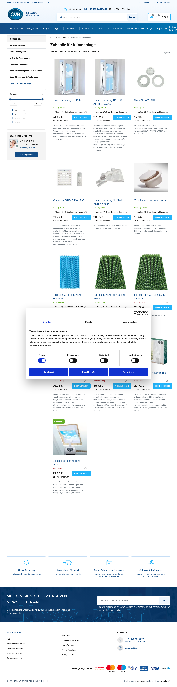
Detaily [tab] (88, 322)
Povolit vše (128, 372)
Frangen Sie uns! (69, 654)
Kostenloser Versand (68, 570)
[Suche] (61, 17)
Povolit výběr (88, 372)
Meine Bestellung (69, 650)
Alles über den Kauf (22, 2)
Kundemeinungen (14, 658)
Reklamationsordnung (16, 643)
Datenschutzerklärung (16, 653)
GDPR (49, 2)
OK (164, 600)
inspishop (165, 681)
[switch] (73, 360)
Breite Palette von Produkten (109, 570)
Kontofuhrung (68, 645)
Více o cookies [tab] (130, 322)
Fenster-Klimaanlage (18, 64)
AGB (8, 639)
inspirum (141, 681)
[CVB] (23, 14)
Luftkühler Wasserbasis (20, 58)
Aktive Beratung (26, 570)
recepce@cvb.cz (27, 147)
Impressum (38, 2)
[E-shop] (51, 37)
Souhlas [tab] (47, 322)
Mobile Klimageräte (18, 51)
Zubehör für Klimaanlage (20, 83)
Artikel (9, 2)
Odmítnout (49, 372)
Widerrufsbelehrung (15, 648)
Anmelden (66, 635)
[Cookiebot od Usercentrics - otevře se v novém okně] (135, 313)
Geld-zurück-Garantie (150, 570)
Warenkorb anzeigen (70, 640)
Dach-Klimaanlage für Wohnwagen (24, 77)
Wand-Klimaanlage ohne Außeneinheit (26, 70)
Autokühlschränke (17, 45)
